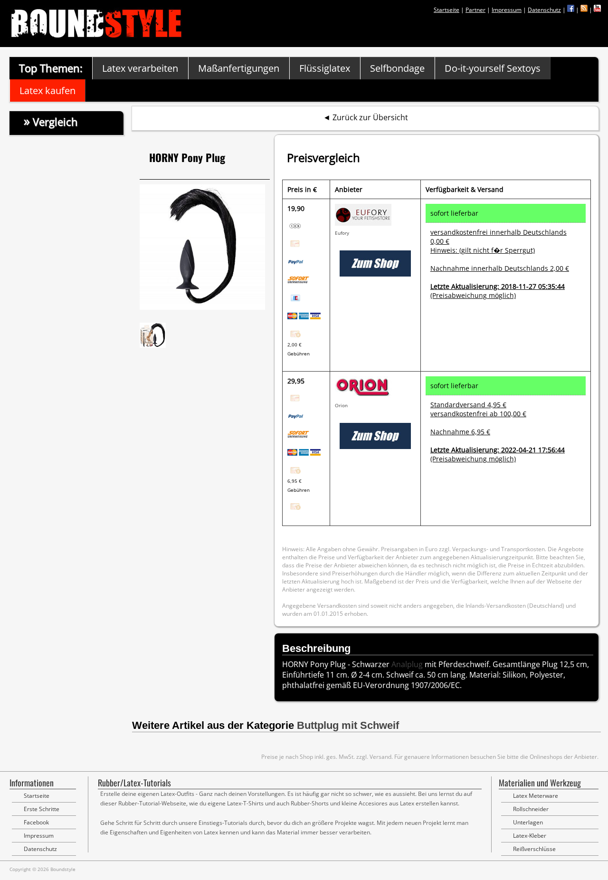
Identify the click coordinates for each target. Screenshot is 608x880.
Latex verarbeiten (140, 68)
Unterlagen (528, 822)
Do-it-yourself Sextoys (493, 68)
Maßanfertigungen (238, 68)
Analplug (407, 664)
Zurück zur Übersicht (370, 117)
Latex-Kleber (529, 836)
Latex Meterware (535, 796)
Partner (475, 10)
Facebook (36, 822)
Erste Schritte (41, 809)
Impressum (507, 10)
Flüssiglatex (324, 68)
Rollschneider (531, 809)
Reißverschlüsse (534, 849)
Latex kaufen (47, 90)
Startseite (446, 10)
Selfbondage (397, 68)
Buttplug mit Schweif (348, 725)
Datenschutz (544, 10)
